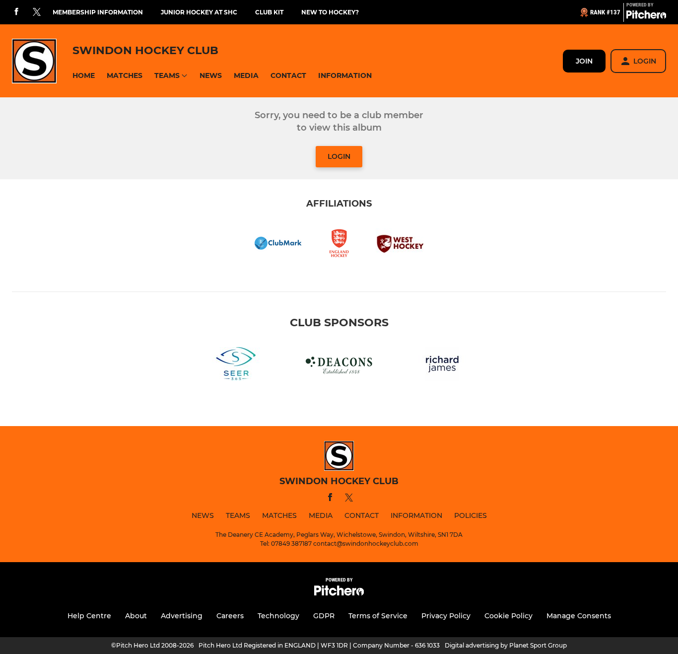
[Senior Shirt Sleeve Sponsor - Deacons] (339, 365)
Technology (278, 615)
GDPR (324, 615)
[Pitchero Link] (646, 16)
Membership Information (98, 12)
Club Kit (269, 12)
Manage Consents (578, 615)
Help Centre (89, 615)
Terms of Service (377, 615)
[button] (84, 75)
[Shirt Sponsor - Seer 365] (235, 365)
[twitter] (37, 12)
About (136, 615)
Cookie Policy (508, 615)
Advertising (182, 615)
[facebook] (16, 12)
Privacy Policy (446, 615)
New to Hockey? (330, 12)
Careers (230, 615)
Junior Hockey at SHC (199, 12)
